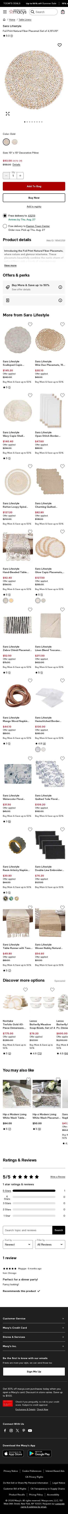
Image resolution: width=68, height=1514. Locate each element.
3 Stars (7, 1203)
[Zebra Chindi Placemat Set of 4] (18, 625)
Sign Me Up (34, 1371)
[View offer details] (34, 287)
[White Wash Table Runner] (17, 1094)
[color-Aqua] (11, 898)
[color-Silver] (5, 600)
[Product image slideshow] (34, 84)
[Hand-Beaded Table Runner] (18, 547)
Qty (13, 172)
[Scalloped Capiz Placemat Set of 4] (18, 340)
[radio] (5, 600)
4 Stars (7, 1197)
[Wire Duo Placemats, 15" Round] (50, 340)
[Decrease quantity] (6, 175)
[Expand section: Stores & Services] (34, 1336)
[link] (18, 374)
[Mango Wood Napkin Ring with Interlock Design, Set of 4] (18, 696)
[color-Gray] (43, 600)
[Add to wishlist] (59, 45)
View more (10, 265)
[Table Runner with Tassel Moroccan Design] (18, 923)
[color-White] (38, 749)
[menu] (5, 12)
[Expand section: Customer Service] (34, 1318)
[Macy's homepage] (4, 19)
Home (12, 19)
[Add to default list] (30, 324)
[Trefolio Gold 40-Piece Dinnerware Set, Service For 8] (15, 1002)
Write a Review (57, 1177)
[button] (34, 84)
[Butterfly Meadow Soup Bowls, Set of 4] (42, 1002)
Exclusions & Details (25, 1409)
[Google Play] (39, 1453)
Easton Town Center (38, 226)
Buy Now (34, 197)
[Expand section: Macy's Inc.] (34, 1346)
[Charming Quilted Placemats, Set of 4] (50, 482)
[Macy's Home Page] (17, 11)
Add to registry (34, 206)
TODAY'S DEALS (11, 3)
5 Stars (7, 1190)
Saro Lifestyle (12, 25)
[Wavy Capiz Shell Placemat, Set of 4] (18, 411)
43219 (31, 215)
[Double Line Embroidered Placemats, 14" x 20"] (50, 845)
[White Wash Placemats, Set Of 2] (47, 1094)
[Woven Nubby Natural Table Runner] (50, 923)
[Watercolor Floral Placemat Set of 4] (18, 774)
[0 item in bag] (62, 11)
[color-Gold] (11, 600)
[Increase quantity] (20, 175)
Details (16, 164)
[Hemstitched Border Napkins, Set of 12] (50, 696)
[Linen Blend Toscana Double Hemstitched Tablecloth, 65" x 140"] (50, 625)
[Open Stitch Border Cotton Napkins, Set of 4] (50, 411)
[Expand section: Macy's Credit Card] (34, 1327)
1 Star (7, 1215)
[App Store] (13, 1453)
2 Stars (7, 1209)
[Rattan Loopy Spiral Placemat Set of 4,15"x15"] (18, 482)
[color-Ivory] (43, 749)
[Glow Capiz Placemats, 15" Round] (50, 547)
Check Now (42, 1409)
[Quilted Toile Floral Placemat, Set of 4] (50, 774)
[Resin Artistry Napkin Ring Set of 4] (18, 845)
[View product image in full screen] (8, 114)
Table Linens (25, 19)
